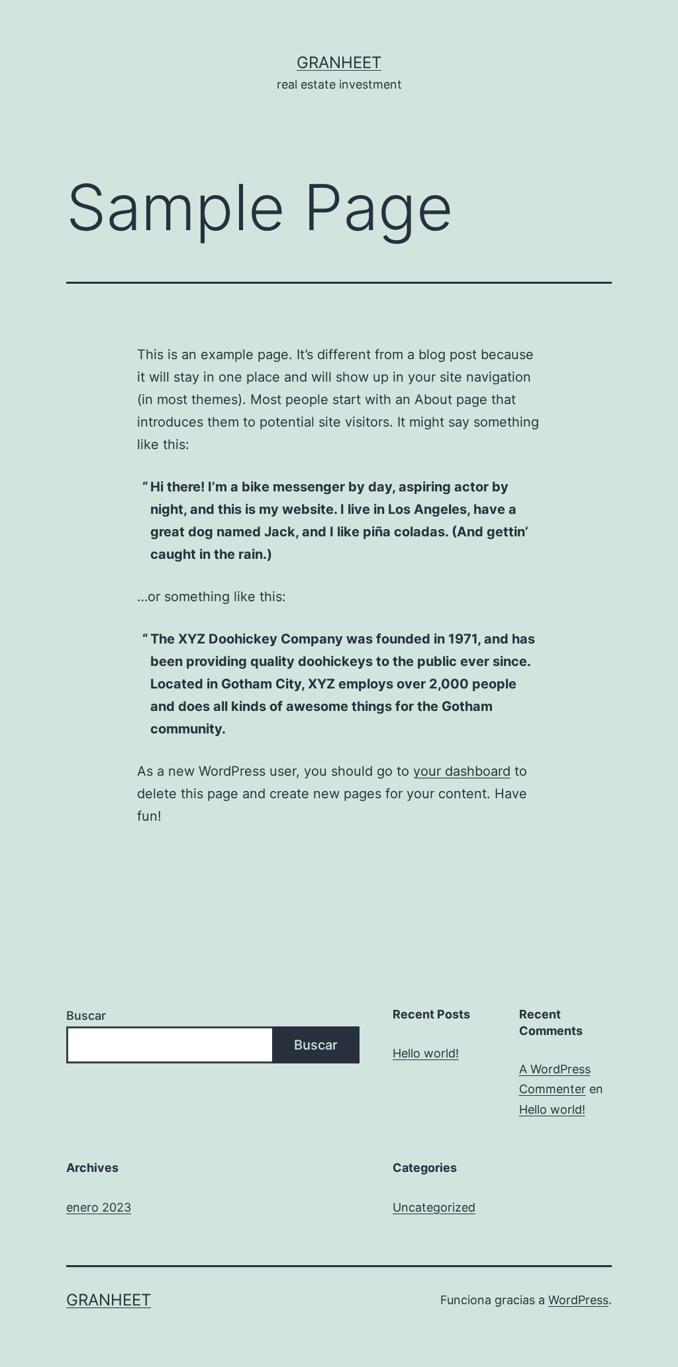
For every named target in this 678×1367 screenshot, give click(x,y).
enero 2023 (98, 1207)
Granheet (339, 62)
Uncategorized (434, 1207)
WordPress (578, 1300)
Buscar (86, 1015)
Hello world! (426, 1053)
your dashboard (461, 771)
